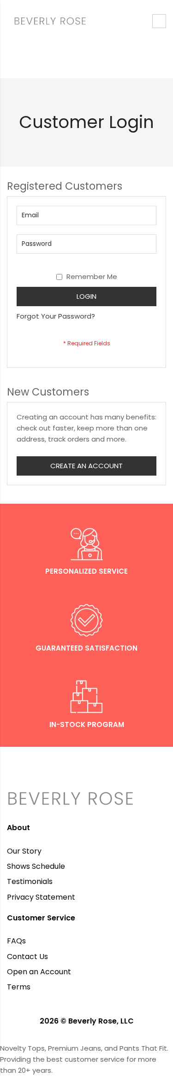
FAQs (16, 941)
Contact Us (27, 956)
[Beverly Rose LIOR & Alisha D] (86, 21)
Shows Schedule (36, 866)
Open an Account (39, 971)
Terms (18, 987)
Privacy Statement (41, 897)
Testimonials (30, 881)
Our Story (24, 851)
